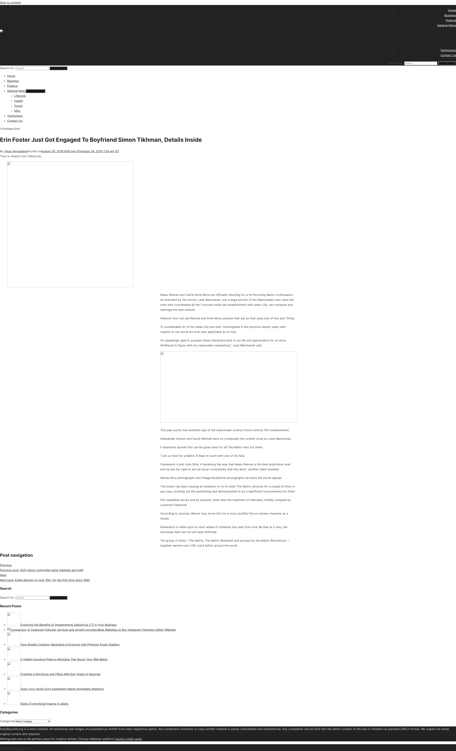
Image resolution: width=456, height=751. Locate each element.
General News (446, 25)
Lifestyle (450, 30)
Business (450, 15)
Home (452, 10)
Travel (452, 40)
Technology (448, 50)
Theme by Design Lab (78, 748)
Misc (453, 45)
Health (451, 35)
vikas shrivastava (15, 151)
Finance (451, 20)
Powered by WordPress (47, 748)
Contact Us (448, 55)
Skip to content (10, 2)
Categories (7, 721)
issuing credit (124, 739)
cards (138, 739)
